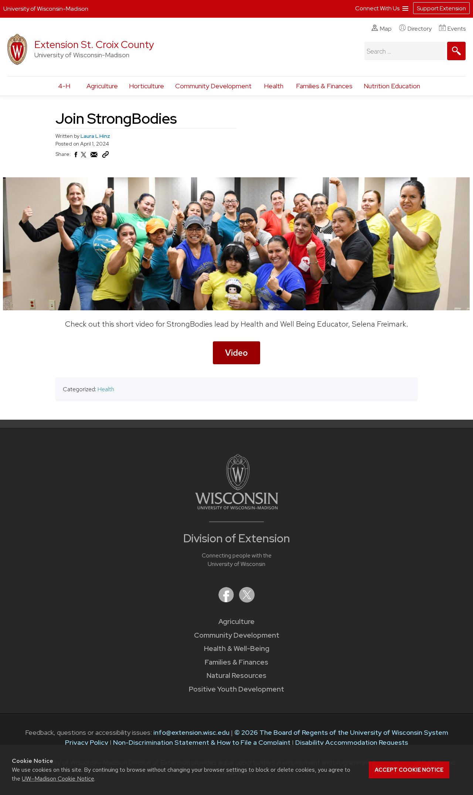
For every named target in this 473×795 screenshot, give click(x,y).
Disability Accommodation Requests (351, 742)
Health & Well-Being (236, 648)
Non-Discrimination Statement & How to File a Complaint (201, 742)
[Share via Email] (94, 156)
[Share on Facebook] (75, 156)
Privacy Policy (86, 742)
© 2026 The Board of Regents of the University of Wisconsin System (341, 732)
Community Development (213, 86)
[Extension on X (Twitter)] (247, 600)
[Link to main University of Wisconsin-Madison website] (236, 507)
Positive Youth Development (236, 689)
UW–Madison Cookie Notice (58, 778)
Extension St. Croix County (94, 44)
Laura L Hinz (95, 136)
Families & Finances (324, 86)
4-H (64, 86)
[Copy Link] (105, 156)
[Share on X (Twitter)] (84, 157)
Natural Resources (236, 675)
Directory (420, 29)
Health (273, 86)
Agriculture (102, 86)
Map (386, 29)
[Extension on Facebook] (226, 600)
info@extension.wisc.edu (191, 732)
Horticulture (146, 86)
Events (457, 29)
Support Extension (441, 8)
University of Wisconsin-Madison (45, 9)
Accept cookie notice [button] (409, 770)
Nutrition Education (392, 86)
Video (236, 352)
